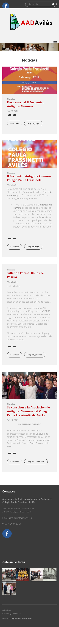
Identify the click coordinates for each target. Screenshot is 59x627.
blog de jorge (33, 123)
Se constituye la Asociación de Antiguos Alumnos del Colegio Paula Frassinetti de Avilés (28, 411)
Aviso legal (6, 610)
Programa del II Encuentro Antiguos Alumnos (25, 104)
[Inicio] (31, 22)
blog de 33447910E (36, 461)
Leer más (16, 123)
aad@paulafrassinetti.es (20, 517)
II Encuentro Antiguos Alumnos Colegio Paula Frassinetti (29, 178)
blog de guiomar (35, 354)
